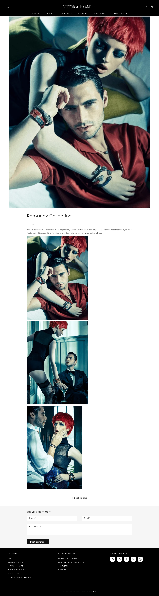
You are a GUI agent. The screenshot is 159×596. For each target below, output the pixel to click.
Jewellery (36, 13)
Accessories (99, 13)
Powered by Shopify (89, 591)
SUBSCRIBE (62, 570)
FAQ (9, 558)
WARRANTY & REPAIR (15, 562)
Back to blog (80, 498)
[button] (7, 6)
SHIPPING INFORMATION (17, 566)
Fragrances (83, 13)
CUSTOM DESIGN (14, 574)
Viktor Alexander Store (76, 591)
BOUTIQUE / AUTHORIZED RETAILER (71, 562)
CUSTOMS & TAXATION (16, 570)
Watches (50, 13)
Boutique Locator (119, 13)
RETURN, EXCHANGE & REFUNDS (19, 577)
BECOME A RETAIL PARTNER (68, 558)
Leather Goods (65, 13)
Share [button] (32, 224)
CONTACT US (63, 566)
